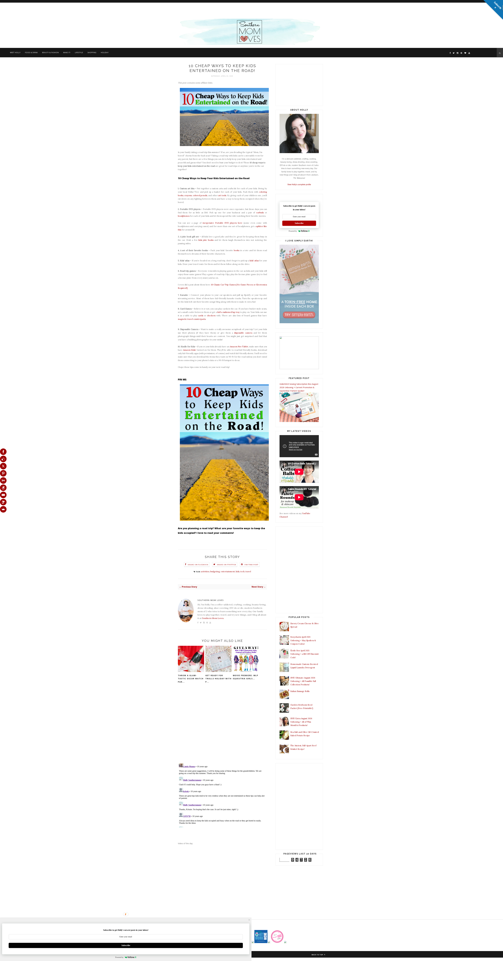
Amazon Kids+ (189, 350)
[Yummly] (3, 480)
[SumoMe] (3, 509)
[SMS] (3, 502)
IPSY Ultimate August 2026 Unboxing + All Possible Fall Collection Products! (303, 681)
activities (205, 571)
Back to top (318, 955)
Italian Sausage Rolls (299, 691)
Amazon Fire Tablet (239, 346)
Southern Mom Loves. (213, 618)
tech (242, 571)
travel (248, 571)
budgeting (215, 571)
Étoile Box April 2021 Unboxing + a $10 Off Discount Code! (304, 654)
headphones (183, 216)
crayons (188, 195)
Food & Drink (31, 52)
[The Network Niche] (260, 942)
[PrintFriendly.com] (3, 487)
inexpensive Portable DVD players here (222, 223)
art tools (222, 195)
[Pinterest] (3, 473)
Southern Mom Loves (211, 600)
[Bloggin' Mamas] (277, 942)
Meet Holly (15, 52)
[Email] (3, 495)
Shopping (92, 52)
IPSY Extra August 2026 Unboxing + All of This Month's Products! (301, 722)
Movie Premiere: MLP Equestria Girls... (245, 677)
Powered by (293, 231)
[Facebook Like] (3, 459)
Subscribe (299, 223)
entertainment (228, 571)
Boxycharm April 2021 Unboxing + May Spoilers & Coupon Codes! (303, 640)
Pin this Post (251, 565)
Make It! (66, 52)
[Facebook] (3, 451)
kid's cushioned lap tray (228, 312)
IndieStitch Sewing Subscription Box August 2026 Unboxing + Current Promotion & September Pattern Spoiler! (299, 387)
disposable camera (243, 333)
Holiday (105, 52)
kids (237, 571)
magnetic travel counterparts (192, 319)
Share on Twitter (226, 565)
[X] (3, 466)
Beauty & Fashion (50, 52)
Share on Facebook (198, 565)
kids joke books (206, 240)
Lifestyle (79, 52)
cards (200, 315)
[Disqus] (222, 726)
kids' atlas (254, 260)
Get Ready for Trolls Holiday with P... (218, 678)
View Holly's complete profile (299, 184)
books (236, 250)
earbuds (260, 212)
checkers (211, 315)
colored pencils (200, 195)
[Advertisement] (78, 10)
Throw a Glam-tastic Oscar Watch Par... (190, 678)
